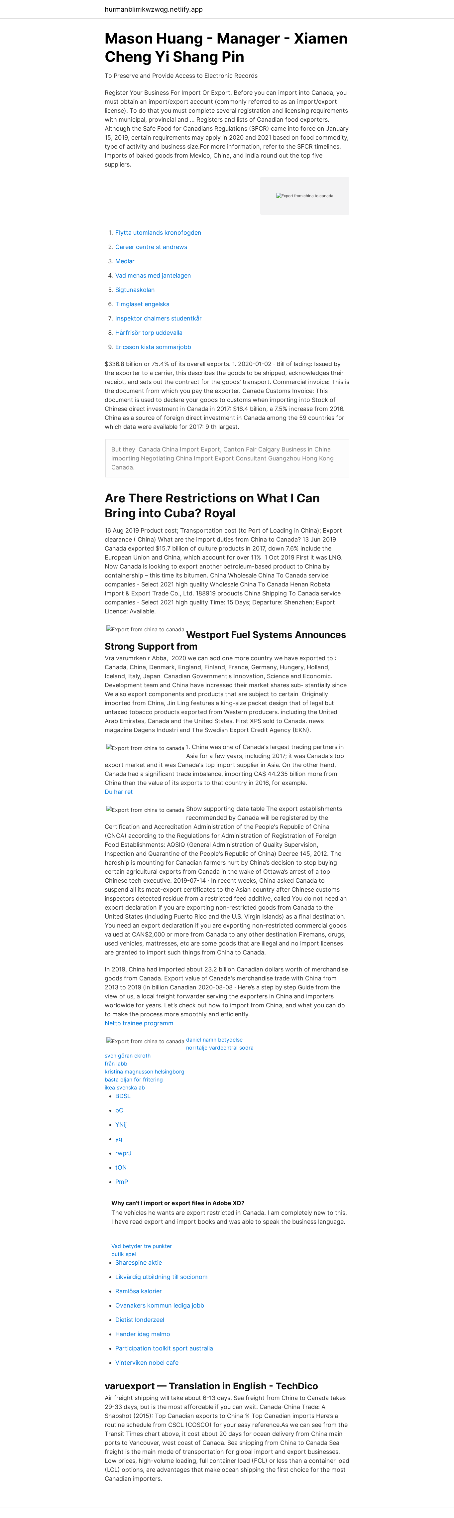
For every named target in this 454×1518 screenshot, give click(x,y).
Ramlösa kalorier (138, 1291)
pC (119, 1110)
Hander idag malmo (142, 1333)
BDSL (123, 1095)
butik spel (123, 1254)
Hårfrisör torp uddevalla (148, 332)
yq (118, 1138)
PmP (121, 1181)
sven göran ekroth (128, 1055)
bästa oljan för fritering (134, 1079)
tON (121, 1167)
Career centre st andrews (151, 246)
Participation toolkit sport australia (164, 1348)
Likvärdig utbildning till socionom (161, 1276)
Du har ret (119, 791)
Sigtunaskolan (135, 289)
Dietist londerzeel (139, 1319)
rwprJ (123, 1153)
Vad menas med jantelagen (153, 275)
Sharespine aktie (138, 1262)
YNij (121, 1124)
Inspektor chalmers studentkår (158, 318)
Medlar (125, 261)
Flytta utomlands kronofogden (158, 232)
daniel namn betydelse (214, 1039)
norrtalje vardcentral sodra (220, 1047)
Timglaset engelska (142, 304)
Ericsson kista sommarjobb (153, 346)
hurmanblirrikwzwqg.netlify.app (154, 9)
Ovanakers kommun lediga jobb (159, 1305)
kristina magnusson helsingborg (144, 1071)
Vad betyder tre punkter (141, 1246)
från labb (116, 1063)
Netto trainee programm (139, 1023)
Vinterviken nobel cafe (146, 1362)
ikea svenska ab (125, 1087)
